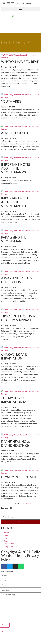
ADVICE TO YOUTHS (16, 133)
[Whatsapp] (21, 566)
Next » (28, 503)
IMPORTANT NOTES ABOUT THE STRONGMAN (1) (16, 202)
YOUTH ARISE (11, 101)
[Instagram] (15, 566)
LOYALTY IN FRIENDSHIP (19, 477)
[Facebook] (4, 566)
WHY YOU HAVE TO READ (20, 61)
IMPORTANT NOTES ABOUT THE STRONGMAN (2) (16, 168)
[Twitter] (10, 566)
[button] (20, 9)
